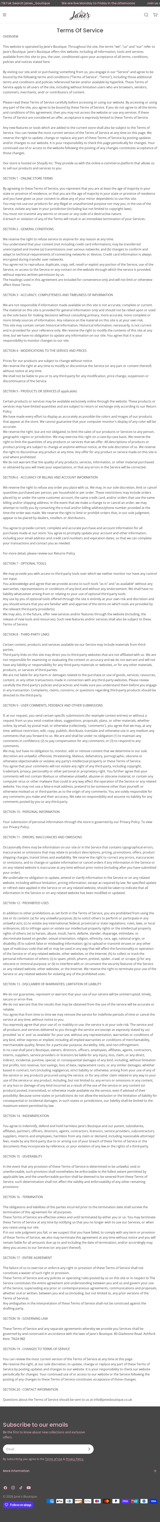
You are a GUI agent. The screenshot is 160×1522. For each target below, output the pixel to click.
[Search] (146, 15)
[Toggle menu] (4, 15)
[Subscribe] (89, 1449)
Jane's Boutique (25, 1496)
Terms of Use (53, 1459)
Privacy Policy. (75, 1459)
